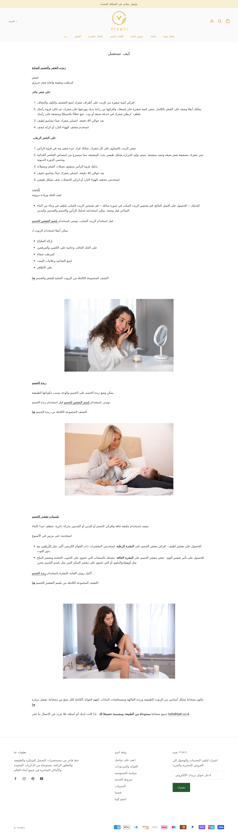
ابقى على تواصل (125, 760)
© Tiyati (19, 827)
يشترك (181, 787)
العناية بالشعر (116, 36)
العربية (11, 21)
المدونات (120, 786)
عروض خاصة (137, 36)
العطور (77, 36)
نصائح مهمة (169, 36)
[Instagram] (24, 778)
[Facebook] (15, 778)
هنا (33, 278)
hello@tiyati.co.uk (178, 714)
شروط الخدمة (123, 779)
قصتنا (153, 36)
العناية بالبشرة (95, 36)
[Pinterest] (32, 778)
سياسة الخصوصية (126, 773)
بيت (65, 36)
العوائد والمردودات (126, 766)
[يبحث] (220, 21)
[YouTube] (41, 778)
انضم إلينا (120, 799)
